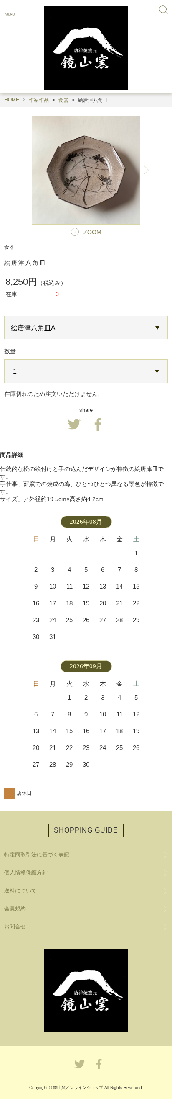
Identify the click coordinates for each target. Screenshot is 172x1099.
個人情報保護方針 (26, 872)
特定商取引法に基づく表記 (36, 854)
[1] (86, 371)
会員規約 (15, 908)
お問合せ (15, 926)
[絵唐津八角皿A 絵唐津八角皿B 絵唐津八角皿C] (86, 327)
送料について (20, 890)
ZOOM (92, 232)
